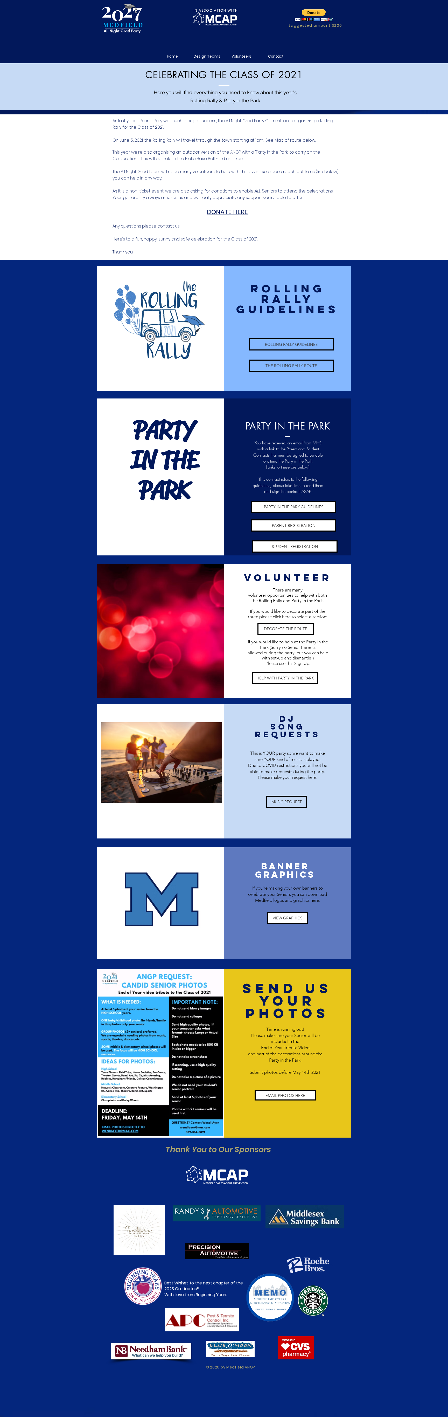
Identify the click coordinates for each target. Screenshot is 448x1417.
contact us (168, 226)
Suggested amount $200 (315, 25)
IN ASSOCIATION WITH (216, 10)
